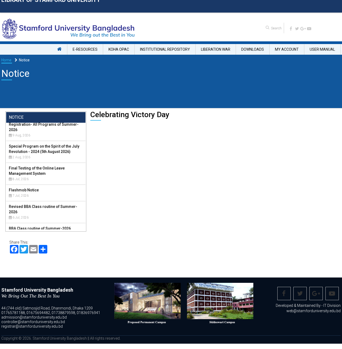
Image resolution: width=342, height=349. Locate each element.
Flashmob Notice (24, 185)
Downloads (252, 49)
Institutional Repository (165, 49)
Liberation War (215, 49)
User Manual (322, 49)
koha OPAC (118, 49)
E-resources (85, 49)
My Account (287, 49)
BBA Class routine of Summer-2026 (40, 223)
